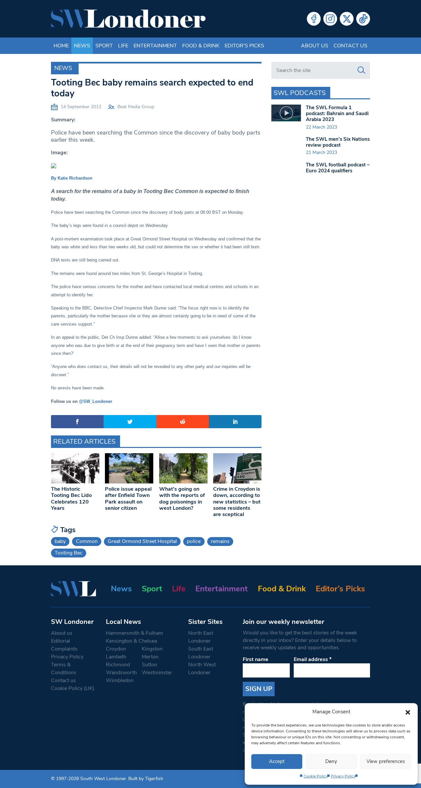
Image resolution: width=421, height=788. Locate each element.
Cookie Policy (316, 776)
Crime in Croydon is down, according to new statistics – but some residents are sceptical (236, 501)
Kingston (152, 649)
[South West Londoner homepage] (128, 19)
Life (123, 45)
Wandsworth (121, 672)
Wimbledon (120, 680)
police (194, 541)
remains (220, 541)
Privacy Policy (343, 776)
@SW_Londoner (95, 401)
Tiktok (363, 19)
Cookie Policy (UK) (72, 688)
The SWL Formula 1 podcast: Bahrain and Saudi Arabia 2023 (337, 113)
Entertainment (155, 45)
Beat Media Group (135, 107)
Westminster (157, 672)
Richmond (118, 664)
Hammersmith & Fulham (134, 633)
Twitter (347, 19)
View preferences (385, 761)
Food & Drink (200, 45)
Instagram (330, 19)
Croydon (116, 649)
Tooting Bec (69, 552)
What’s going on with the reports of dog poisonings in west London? (182, 498)
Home (61, 45)
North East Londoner (200, 637)
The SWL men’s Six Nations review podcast (338, 142)
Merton (150, 656)
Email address (313, 659)
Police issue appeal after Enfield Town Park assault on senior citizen (128, 498)
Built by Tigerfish (145, 779)
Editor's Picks (244, 45)
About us (314, 45)
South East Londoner (200, 652)
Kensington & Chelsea (131, 641)
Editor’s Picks (340, 589)
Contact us (350, 45)
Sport (104, 45)
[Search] (361, 70)
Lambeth (116, 656)
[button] (408, 711)
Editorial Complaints (64, 645)
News (82, 45)
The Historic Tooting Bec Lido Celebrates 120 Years (71, 498)
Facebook (314, 19)
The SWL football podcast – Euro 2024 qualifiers (338, 167)
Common (87, 541)
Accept (277, 761)
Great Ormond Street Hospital (142, 541)
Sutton (149, 664)
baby (60, 541)
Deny (331, 761)
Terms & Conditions (63, 668)
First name (255, 659)
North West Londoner (202, 668)
